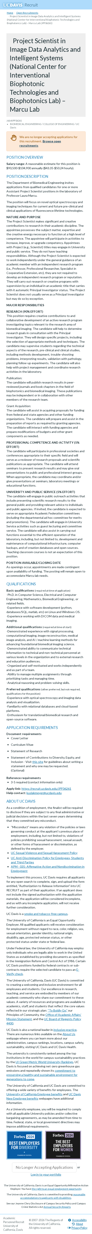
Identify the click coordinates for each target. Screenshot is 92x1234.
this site (37, 762)
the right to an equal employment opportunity (56, 1188)
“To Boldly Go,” (57, 1010)
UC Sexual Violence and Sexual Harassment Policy (44, 853)
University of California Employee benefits (34, 1094)
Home (10, 12)
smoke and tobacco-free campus (46, 914)
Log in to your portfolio (46, 1174)
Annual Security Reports (57, 1206)
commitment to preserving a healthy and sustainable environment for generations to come (41, 1075)
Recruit (31, 4)
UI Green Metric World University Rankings (44, 1062)
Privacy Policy (79, 1227)
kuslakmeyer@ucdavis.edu (44, 793)
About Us (68, 1034)
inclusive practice (65, 1030)
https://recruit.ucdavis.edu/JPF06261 (46, 788)
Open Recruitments (27, 12)
